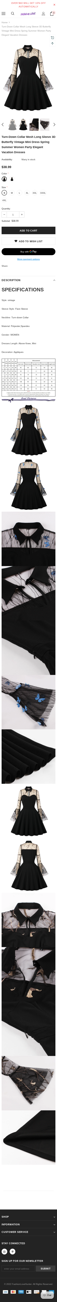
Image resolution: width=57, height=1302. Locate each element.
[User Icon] (43, 13)
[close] (54, 4)
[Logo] (28, 14)
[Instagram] (4, 1251)
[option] (28, 77)
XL (27, 193)
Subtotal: (6, 221)
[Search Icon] (12, 13)
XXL (35, 193)
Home (5, 22)
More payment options (28, 259)
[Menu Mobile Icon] (3, 14)
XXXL (43, 193)
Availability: (7, 159)
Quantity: (6, 208)
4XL (4, 200)
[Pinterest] (12, 1251)
